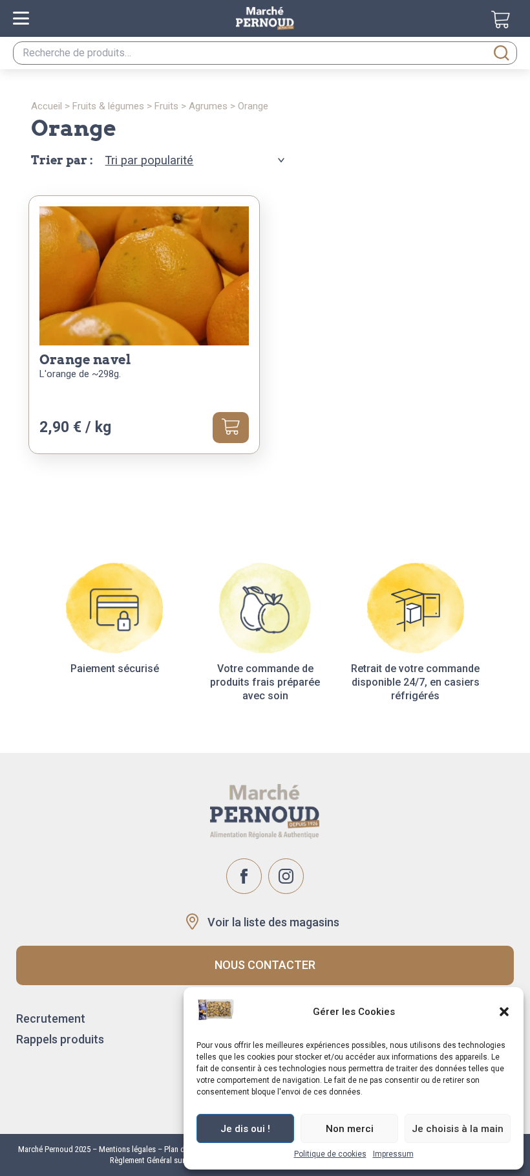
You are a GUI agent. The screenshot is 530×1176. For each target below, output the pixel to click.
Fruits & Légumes (108, 106)
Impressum (393, 1154)
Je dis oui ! (245, 1129)
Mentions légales (126, 1149)
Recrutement (50, 1018)
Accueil (46, 106)
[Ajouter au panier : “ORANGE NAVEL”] (231, 427)
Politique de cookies (330, 1154)
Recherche (501, 53)
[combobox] (265, 53)
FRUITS (166, 106)
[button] (504, 1011)
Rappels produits (60, 1039)
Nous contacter (265, 965)
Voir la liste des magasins (273, 922)
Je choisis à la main (458, 1129)
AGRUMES (208, 106)
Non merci (350, 1129)
